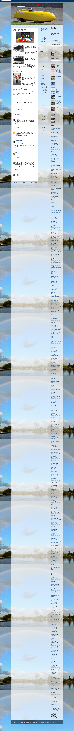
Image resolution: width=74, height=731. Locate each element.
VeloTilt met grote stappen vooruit (58, 102)
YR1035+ (53, 697)
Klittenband (53, 350)
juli (42, 93)
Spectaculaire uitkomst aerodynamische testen (58, 120)
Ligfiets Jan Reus (54, 378)
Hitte (52, 308)
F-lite (52, 258)
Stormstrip (53, 591)
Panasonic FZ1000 (54, 456)
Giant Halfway (53, 292)
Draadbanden (53, 240)
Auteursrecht (53, 152)
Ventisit (52, 662)
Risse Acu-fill (53, 505)
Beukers (52, 176)
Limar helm (53, 382)
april (43, 116)
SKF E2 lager (53, 557)
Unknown (17, 130)
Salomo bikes (53, 533)
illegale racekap (54, 318)
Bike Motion (53, 177)
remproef (53, 501)
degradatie (53, 225)
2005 (42, 133)
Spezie (52, 572)
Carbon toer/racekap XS (55, 198)
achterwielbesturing (54, 136)
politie (52, 470)
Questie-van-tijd (44, 28)
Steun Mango (53, 588)
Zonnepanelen (54, 701)
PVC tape (53, 478)
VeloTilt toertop (54, 655)
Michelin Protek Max (55, 409)
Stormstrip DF (53, 592)
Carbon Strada (54, 193)
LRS (52, 385)
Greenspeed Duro (54, 297)
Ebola (52, 250)
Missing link (53, 417)
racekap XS (53, 493)
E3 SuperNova (54, 248)
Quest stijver (53, 486)
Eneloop (52, 255)
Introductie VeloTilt (58, 113)
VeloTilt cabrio (53, 651)
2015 (42, 81)
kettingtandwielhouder (55, 341)
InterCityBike (53, 322)
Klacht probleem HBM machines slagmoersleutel (56, 344)
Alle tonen (48, 49)
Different (52, 233)
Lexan (52, 374)
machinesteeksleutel (55, 389)
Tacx (52, 604)
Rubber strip (53, 529)
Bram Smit (53, 182)
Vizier (52, 666)
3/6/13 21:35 (17, 157)
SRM (52, 581)
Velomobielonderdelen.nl (55, 643)
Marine (52, 397)
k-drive (52, 330)
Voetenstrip (53, 669)
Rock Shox (53, 515)
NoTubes (53, 439)
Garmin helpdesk (54, 276)
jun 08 (44, 105)
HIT (52, 307)
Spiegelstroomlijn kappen (56, 573)
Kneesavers (53, 352)
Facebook (53, 259)
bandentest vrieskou (55, 165)
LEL (52, 370)
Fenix (52, 261)
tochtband (53, 623)
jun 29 (44, 96)
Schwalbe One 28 (54, 542)
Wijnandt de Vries (54, 688)
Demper (52, 226)
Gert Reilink (17, 152)
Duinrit (52, 244)
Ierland (52, 317)
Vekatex (52, 638)
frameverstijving (54, 269)
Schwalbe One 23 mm (55, 541)
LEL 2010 (53, 372)
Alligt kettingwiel (54, 144)
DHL (52, 232)
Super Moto (53, 600)
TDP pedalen (53, 606)
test (52, 613)
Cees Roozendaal (54, 203)
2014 (42, 83)
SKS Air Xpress (54, 560)
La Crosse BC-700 (54, 361)
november (44, 87)
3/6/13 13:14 (17, 137)
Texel (52, 618)
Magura (52, 390)
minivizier (53, 416)
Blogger (58, 722)
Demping (53, 228)
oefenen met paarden (55, 441)
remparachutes (54, 500)
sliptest (52, 563)
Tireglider (53, 621)
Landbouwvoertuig (54, 366)
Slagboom (53, 561)
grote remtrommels (54, 299)
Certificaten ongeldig (55, 205)
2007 (42, 130)
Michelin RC (53, 410)
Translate (55, 48)
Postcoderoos (53, 474)
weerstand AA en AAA (55, 678)
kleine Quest (53, 347)
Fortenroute (53, 264)
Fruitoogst (53, 271)
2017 (42, 78)
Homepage (25, 182)
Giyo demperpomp (54, 293)
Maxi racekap (53, 404)
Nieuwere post (16, 182)
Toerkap (52, 624)
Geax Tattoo (53, 286)
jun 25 (44, 99)
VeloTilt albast (53, 650)
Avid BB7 (53, 154)
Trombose (53, 630)
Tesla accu (53, 611)
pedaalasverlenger (54, 459)
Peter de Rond (54, 464)
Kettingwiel (53, 342)
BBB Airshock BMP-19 (55, 169)
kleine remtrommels (55, 348)
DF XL (52, 230)
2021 (42, 72)
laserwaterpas (53, 369)
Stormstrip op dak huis (55, 593)
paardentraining (54, 452)
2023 (42, 69)
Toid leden (42, 42)
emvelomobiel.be (54, 254)
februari (43, 119)
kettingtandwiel (54, 337)
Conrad (52, 206)
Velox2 (52, 659)
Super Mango (53, 599)
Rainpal (52, 494)
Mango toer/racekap (55, 396)
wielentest (53, 684)
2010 (42, 125)
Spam (52, 569)
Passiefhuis (53, 457)
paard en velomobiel (55, 449)
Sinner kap (53, 553)
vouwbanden (53, 673)
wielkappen (53, 685)
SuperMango (53, 602)
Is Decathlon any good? (45, 38)
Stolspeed (53, 589)
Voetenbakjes (53, 668)
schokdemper (53, 538)
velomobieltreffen (54, 647)
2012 (42, 122)
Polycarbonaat (54, 471)
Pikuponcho (53, 467)
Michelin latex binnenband (56, 406)
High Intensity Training (55, 306)
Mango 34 (43, 41)
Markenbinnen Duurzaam (56, 399)
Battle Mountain (54, 166)
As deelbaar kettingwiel (55, 150)
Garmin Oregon (54, 281)
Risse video (53, 511)
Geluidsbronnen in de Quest (58, 65)
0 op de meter (53, 127)
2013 (42, 84)
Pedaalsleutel (53, 460)
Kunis (52, 359)
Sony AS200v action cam (55, 567)
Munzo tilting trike (54, 424)
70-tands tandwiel (54, 133)
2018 (42, 77)
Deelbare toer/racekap (55, 222)
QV (51, 490)
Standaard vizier (54, 585)
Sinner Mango (53, 556)
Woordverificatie (54, 693)
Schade (52, 534)
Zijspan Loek (53, 700)
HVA (52, 314)
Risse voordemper (54, 512)
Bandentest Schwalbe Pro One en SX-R (58, 71)
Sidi (52, 549)
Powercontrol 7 (54, 475)
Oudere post (34, 182)
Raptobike (53, 496)
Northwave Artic (54, 438)
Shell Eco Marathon (55, 545)
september (44, 90)
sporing (52, 577)
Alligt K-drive (53, 143)
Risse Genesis (54, 508)
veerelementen (54, 634)
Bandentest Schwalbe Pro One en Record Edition (56, 163)
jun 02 (44, 108)
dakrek (52, 221)
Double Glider (53, 237)
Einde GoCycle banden (55, 251)
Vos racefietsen (54, 672)
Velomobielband (54, 642)
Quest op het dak (54, 483)
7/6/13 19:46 (17, 169)
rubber (52, 526)
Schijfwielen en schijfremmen (54, 536)
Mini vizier (53, 414)
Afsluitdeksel (53, 137)
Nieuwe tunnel (54, 432)
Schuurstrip (53, 539)
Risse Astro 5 (53, 507)
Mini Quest (53, 413)
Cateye (52, 202)
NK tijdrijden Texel (54, 433)
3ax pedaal (53, 130)
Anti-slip (52, 147)
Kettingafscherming (54, 332)
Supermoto (53, 603)
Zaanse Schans (54, 698)
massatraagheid (54, 401)
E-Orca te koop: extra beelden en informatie (44, 34)
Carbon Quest (53, 192)
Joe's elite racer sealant (55, 328)
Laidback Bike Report (55, 365)
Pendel (52, 461)
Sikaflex (52, 550)
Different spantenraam (55, 236)
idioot (52, 315)
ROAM (52, 514)
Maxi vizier (53, 405)
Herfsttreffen (53, 304)
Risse (52, 504)
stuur (52, 596)
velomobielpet (53, 646)
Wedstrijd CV (53, 677)
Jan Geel (53, 325)
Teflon (52, 607)
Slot (52, 564)
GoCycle (52, 295)
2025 (42, 66)
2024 (42, 68)
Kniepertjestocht (54, 354)
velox (52, 658)
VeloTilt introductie (54, 40)
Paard (52, 448)
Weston (52, 681)
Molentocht (53, 418)
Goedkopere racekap (55, 296)
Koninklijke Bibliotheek (55, 355)
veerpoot (53, 635)
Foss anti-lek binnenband (56, 267)
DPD (52, 239)
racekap (52, 492)
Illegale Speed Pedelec (55, 319)
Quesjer (52, 479)
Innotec (52, 321)
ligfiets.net (53, 379)
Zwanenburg (53, 704)
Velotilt (17, 94)
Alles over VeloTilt (54, 41)
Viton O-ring (53, 665)
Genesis (52, 289)
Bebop (52, 172)
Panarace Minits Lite (55, 453)
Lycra (52, 388)
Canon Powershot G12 (55, 188)
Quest (52, 481)
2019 (42, 75)
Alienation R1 (53, 139)
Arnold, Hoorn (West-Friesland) (21, 172)
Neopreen (53, 430)
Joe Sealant (53, 326)
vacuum (52, 632)
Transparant (53, 628)
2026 (42, 65)
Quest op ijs (53, 485)
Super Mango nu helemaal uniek (58, 83)
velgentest (53, 641)
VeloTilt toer (53, 654)
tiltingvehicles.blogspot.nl (55, 619)
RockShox (53, 516)
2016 (42, 80)
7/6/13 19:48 (17, 175)
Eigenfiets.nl (43, 37)
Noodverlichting (54, 434)
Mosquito (53, 421)
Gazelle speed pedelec (55, 284)
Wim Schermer (18, 140)
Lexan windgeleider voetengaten (54, 377)
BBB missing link (54, 170)
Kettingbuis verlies (54, 333)
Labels (52, 362)
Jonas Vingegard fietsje (55, 329)
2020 (42, 74)
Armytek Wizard (54, 148)
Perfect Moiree (54, 463)
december (44, 86)
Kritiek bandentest (54, 358)
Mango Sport (53, 393)
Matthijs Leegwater (54, 402)
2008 (42, 128)
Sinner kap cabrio (54, 554)
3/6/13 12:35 (17, 127)
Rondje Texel (53, 522)
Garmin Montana (54, 277)
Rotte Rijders (53, 523)
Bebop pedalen (54, 173)
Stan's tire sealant (54, 584)
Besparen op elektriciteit (58, 77)
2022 (42, 71)
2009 (42, 127)
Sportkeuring (53, 578)
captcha (52, 189)
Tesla (52, 610)
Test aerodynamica (54, 614)
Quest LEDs (53, 482)
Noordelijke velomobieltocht (54, 437)
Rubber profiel (54, 527)
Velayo (52, 639)
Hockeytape (53, 311)
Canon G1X (53, 185)
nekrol (52, 429)
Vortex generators (54, 670)
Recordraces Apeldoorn (55, 497)
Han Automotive (54, 300)
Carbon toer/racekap (55, 195)
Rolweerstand (53, 518)
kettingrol (53, 336)
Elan (52, 252)
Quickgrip (53, 489)
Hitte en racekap (54, 310)
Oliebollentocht (54, 442)
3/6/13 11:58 (17, 114)
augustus (43, 92)
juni (42, 95)
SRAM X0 (53, 580)
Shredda (52, 548)
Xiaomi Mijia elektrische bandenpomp (55, 695)
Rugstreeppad (54, 530)
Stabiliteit (53, 582)
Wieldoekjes (53, 682)
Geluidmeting (53, 288)
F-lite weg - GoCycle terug (58, 96)
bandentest (53, 155)
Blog (52, 181)
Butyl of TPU (53, 184)
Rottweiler (53, 525)
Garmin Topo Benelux (55, 282)
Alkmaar (52, 140)
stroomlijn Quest (54, 595)
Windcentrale (53, 689)
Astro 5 (52, 151)
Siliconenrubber (54, 552)
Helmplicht (53, 303)
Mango (52, 392)
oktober (43, 89)
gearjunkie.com (54, 285)
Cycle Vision (53, 218)
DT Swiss (53, 243)
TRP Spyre (53, 631)
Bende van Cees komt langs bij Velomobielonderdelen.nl (45, 111)
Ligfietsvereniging (54, 381)
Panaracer (53, 455)
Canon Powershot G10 (55, 186)
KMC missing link (54, 351)
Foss (52, 266)
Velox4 (52, 661)
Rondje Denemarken (55, 519)
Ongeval (52, 445)
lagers (52, 363)
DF (51, 229)
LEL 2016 (53, 373)
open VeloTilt (53, 446)
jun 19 (44, 102)
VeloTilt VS (53, 657)
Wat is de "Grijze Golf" (44, 29)
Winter (52, 692)
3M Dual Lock (53, 132)
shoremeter (53, 546)
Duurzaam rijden (54, 247)
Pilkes (52, 468)
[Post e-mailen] (29, 93)
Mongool (53, 420)
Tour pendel (53, 627)
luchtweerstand (54, 386)
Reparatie (53, 503)
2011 (42, 124)
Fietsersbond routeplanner (56, 262)
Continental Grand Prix (55, 212)
